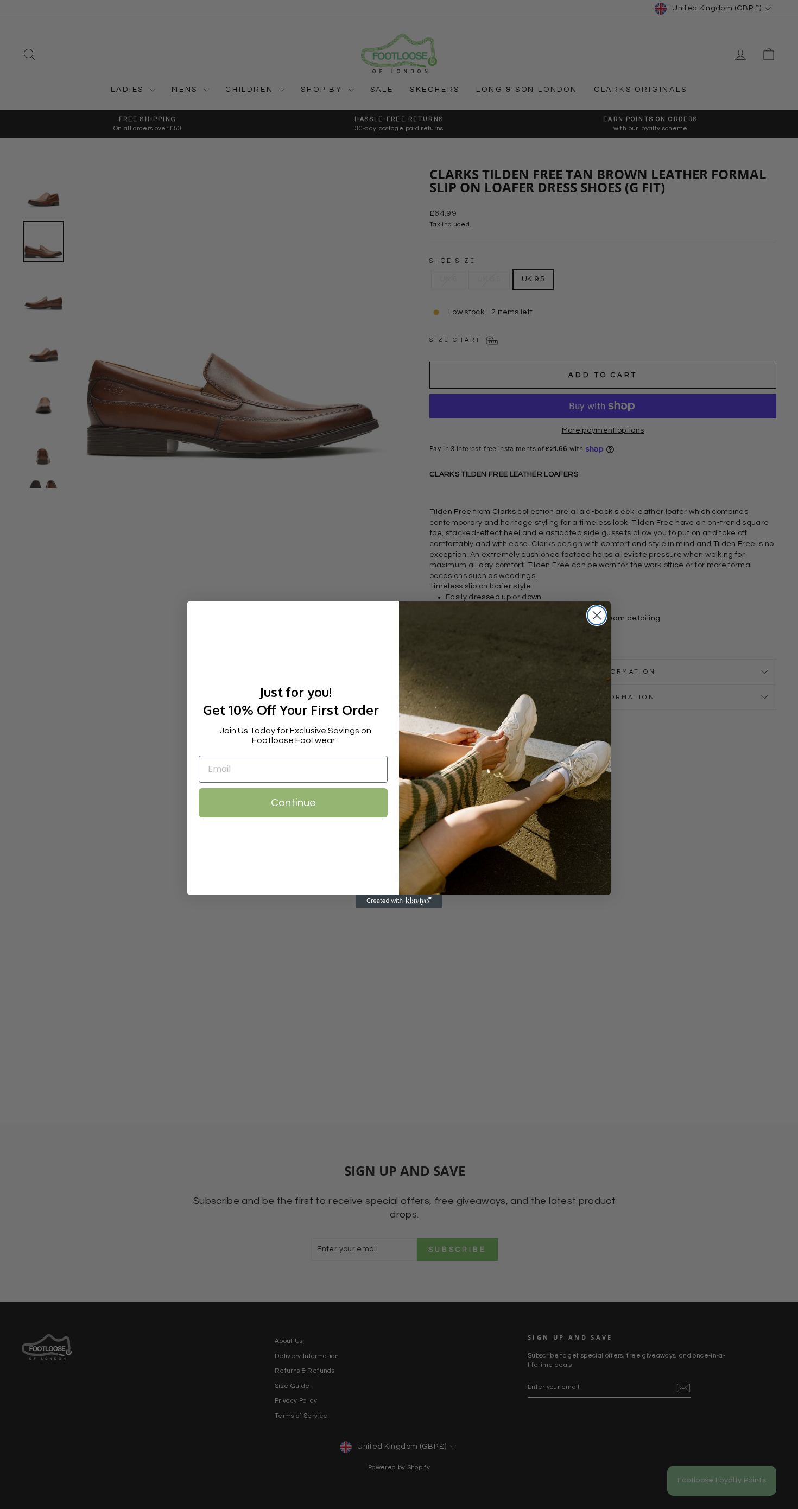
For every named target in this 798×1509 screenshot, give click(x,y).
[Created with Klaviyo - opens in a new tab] (399, 901)
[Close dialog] (596, 615)
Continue (293, 802)
